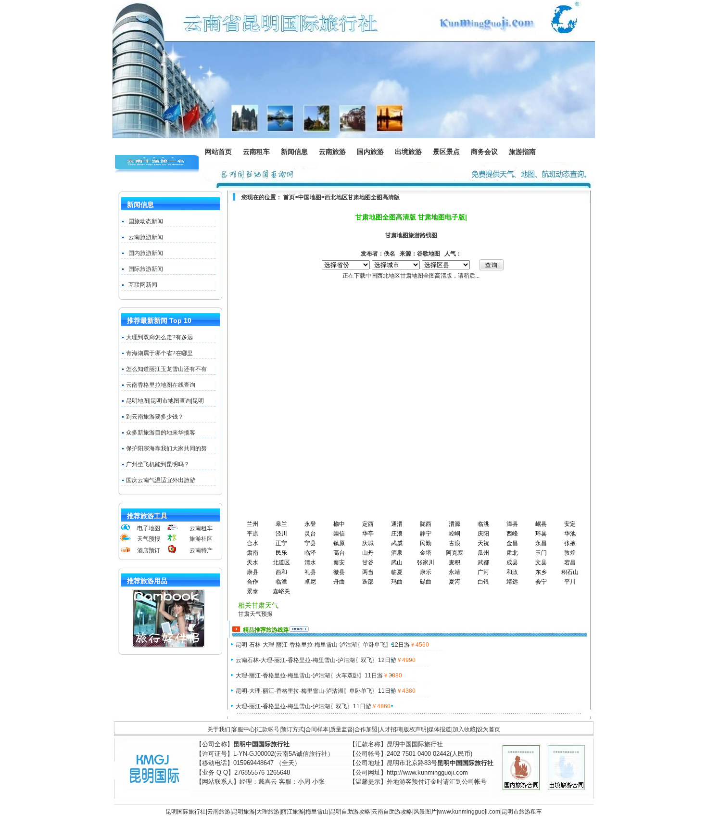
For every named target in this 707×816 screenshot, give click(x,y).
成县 (512, 562)
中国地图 (309, 197)
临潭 (281, 581)
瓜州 (483, 552)
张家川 (425, 562)
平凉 (252, 533)
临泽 (310, 552)
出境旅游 (411, 152)
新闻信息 (297, 152)
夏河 (454, 581)
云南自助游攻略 (392, 811)
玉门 (541, 552)
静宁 (425, 533)
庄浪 (397, 533)
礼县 (310, 572)
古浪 (454, 543)
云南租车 (256, 151)
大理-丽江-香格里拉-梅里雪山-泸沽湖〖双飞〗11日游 (303, 706)
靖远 (512, 581)
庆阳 (483, 533)
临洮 (483, 524)
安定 (570, 524)
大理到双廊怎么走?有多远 (159, 337)
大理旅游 (267, 811)
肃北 (512, 552)
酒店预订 (148, 550)
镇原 (339, 543)
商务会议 (484, 152)
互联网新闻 (142, 284)
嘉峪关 (281, 591)
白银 (483, 581)
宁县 (310, 543)
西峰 (512, 533)
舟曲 (339, 581)
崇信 (339, 533)
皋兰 (281, 524)
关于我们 (218, 729)
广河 (483, 572)
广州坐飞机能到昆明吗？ (157, 464)
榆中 (339, 524)
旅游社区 (201, 539)
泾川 (281, 533)
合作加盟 (366, 729)
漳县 (512, 524)
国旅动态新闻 (145, 221)
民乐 (281, 552)
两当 (368, 572)
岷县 (541, 524)
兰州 (252, 524)
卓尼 (310, 581)
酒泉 (397, 552)
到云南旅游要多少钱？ (155, 416)
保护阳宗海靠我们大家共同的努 (166, 448)
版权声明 (415, 729)
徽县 (339, 572)
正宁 (281, 543)
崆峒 (454, 533)
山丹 (368, 552)
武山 (397, 562)
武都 (483, 562)
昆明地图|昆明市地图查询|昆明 (165, 400)
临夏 (397, 572)
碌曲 (425, 581)
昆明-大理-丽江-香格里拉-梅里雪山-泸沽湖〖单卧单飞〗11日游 (316, 691)
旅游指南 (525, 152)
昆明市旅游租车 (522, 811)
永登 (310, 524)
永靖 (454, 572)
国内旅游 (370, 152)
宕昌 (570, 562)
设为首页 (488, 729)
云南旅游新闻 (145, 237)
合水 (252, 543)
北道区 (281, 562)
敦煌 (570, 552)
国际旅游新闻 (145, 269)
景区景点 (449, 152)
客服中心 (243, 729)
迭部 (368, 581)
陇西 (425, 524)
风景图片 (425, 811)
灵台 (310, 533)
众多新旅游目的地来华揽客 (160, 432)
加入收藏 (464, 729)
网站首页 (218, 151)
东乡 (541, 572)
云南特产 (201, 550)
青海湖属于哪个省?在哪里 (159, 353)
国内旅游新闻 (145, 253)
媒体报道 (439, 729)
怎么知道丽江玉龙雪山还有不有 (166, 369)
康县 (252, 572)
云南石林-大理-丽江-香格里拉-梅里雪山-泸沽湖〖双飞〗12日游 (316, 660)
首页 (289, 197)
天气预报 (148, 539)
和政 (512, 572)
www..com (469, 811)
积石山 (570, 572)
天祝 (483, 543)
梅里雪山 (316, 811)
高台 (339, 552)
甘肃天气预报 (255, 614)
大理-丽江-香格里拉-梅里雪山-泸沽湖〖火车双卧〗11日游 (309, 675)
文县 (541, 562)
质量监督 (341, 729)
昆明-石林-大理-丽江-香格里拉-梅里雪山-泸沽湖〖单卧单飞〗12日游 (323, 644)
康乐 (425, 572)
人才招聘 (390, 729)
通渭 (397, 524)
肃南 (252, 552)
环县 (541, 533)
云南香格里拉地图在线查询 (160, 385)
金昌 (512, 543)
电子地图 (148, 528)
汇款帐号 (267, 729)
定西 (368, 524)
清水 (310, 562)
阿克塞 (454, 552)
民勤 (425, 543)
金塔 (425, 552)
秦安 (339, 562)
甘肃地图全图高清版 (374, 197)
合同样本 (316, 729)
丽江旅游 (292, 811)
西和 (281, 572)
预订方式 (292, 729)
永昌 (541, 543)
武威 (397, 543)
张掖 (570, 543)
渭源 (454, 524)
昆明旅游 (243, 811)
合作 (252, 581)
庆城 (368, 543)
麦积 (454, 562)
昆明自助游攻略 (350, 811)
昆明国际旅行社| (186, 811)
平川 (570, 581)
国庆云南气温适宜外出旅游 (160, 480)
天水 (252, 562)
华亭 (368, 533)
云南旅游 (335, 152)
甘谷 (368, 562)
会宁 (541, 581)
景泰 (252, 591)
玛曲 (397, 581)
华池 (570, 533)
